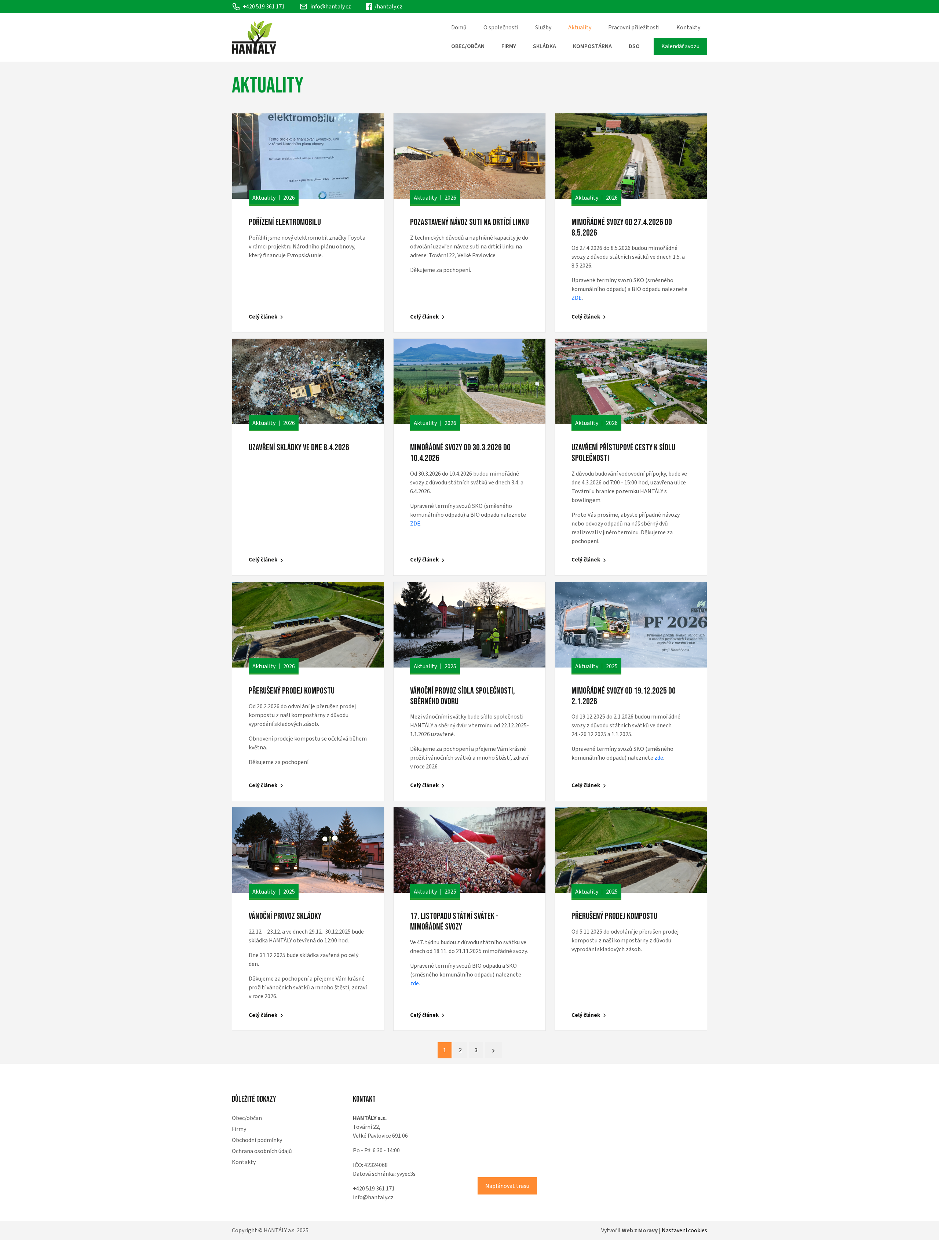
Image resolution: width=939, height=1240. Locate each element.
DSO (634, 46)
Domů (459, 27)
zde (658, 758)
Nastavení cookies (684, 1230)
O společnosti (500, 27)
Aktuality (579, 27)
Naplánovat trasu (507, 1186)
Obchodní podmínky (257, 1140)
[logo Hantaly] (254, 37)
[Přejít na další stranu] (493, 1050)
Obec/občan (468, 46)
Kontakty (688, 27)
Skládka (544, 46)
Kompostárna (592, 46)
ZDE (576, 298)
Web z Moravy (640, 1230)
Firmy (508, 46)
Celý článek (263, 317)
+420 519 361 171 (374, 1189)
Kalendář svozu (680, 46)
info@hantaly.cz (330, 7)
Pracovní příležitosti (634, 27)
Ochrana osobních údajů (262, 1151)
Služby (543, 27)
